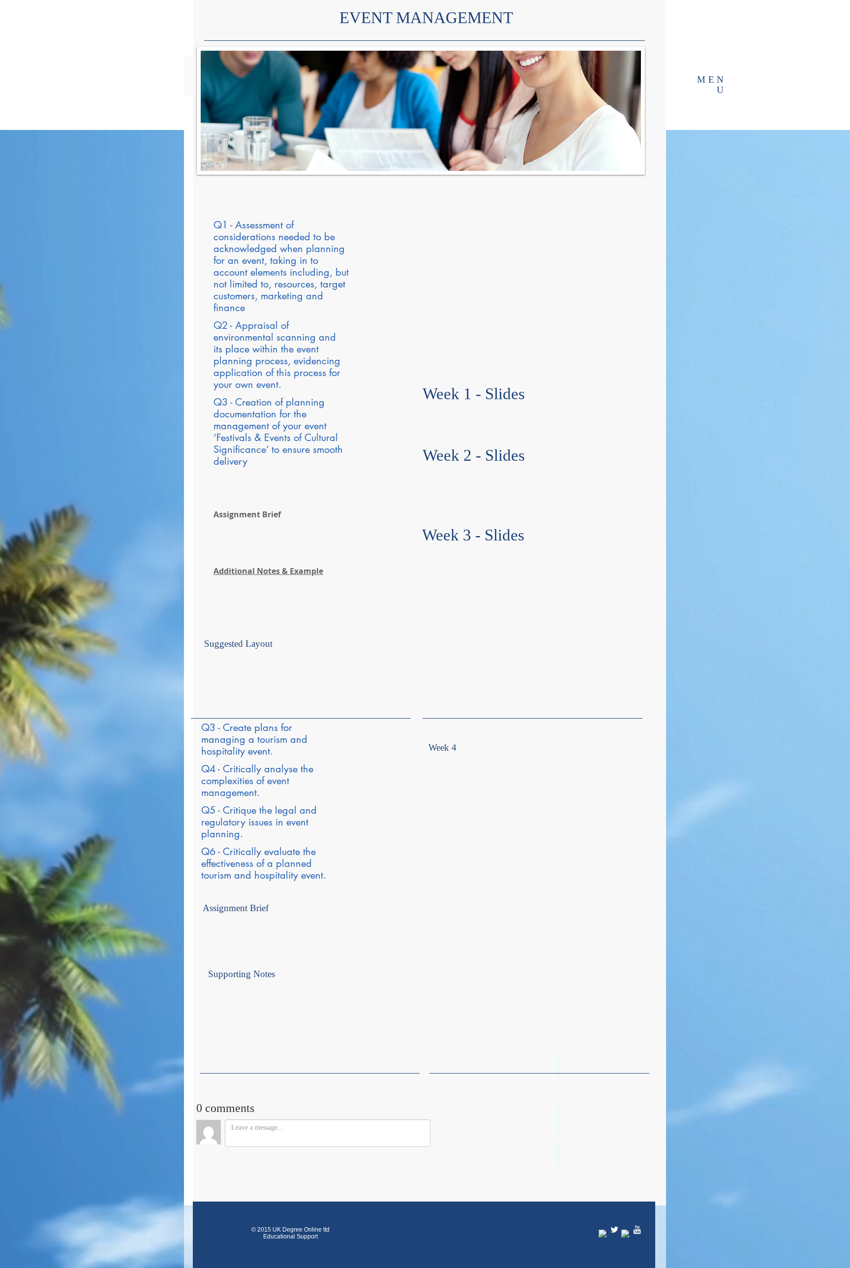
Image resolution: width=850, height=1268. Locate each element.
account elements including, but (281, 272)
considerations (245, 236)
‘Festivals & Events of (257, 437)
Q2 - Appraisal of (251, 325)
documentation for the (259, 414)
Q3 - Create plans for (246, 727)
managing (224, 739)
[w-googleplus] (625, 1217)
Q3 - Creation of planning (269, 402)
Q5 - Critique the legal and (259, 810)
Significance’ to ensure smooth (278, 449)
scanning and (306, 337)
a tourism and (277, 739)
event (308, 349)
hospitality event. (237, 751)
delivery (230, 461)
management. (230, 792)
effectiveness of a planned (256, 863)
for (220, 260)
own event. (258, 384)
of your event (299, 425)
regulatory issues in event (254, 822)
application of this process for (276, 372)
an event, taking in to (273, 260)
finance (229, 307)
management (242, 425)
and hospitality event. (280, 875)
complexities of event (245, 780)
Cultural (320, 437)
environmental (244, 337)
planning (325, 248)
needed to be (306, 236)
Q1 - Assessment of (253, 225)
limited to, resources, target (287, 284)
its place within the (255, 349)
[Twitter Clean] (614, 1212)
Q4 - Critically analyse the (257, 768)
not (221, 284)
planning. (222, 833)
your (224, 384)
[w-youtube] (637, 1212)
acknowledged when (259, 248)
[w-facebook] (603, 1217)
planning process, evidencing (276, 360)
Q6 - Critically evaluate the (258, 851)
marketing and (292, 295)
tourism (217, 875)
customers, (237, 295)
